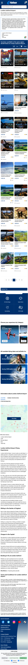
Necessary (7, 660)
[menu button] (2, 3)
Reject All (4, 658)
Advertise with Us (5, 627)
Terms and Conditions (6, 647)
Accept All (23, 658)
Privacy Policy (4, 649)
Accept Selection (14, 658)
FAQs (2, 631)
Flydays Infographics (5, 629)
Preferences (22, 660)
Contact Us (9, 642)
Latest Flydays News (5, 625)
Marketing (15, 662)
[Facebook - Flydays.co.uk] (3, 622)
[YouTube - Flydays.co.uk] (19, 622)
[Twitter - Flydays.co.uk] (8, 622)
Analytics (14, 660)
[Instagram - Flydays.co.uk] (14, 622)
